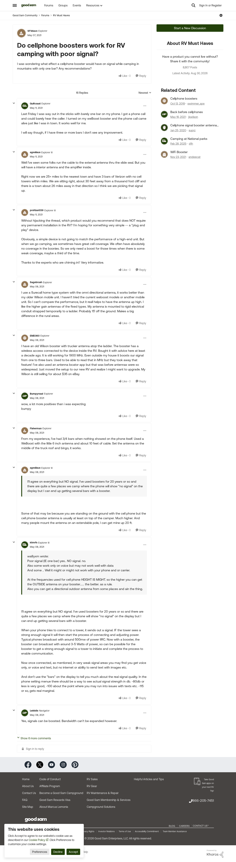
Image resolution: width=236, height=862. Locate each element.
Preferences (39, 851)
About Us (28, 786)
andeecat (194, 156)
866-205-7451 (203, 800)
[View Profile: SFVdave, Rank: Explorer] (21, 33)
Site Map (27, 806)
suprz (192, 130)
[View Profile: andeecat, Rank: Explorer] (164, 154)
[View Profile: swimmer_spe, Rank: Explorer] (164, 100)
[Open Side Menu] (14, 5)
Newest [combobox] (145, 93)
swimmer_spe (196, 103)
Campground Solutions (101, 806)
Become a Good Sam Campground (61, 793)
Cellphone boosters (183, 98)
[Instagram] (63, 764)
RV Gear (92, 786)
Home (26, 779)
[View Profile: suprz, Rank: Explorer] (164, 127)
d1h (191, 143)
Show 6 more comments (36, 738)
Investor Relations (106, 831)
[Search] (193, 5)
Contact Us (29, 793)
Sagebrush (36, 282)
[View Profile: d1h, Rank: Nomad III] (164, 141)
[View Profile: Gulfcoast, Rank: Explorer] (24, 105)
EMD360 (35, 335)
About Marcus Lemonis (53, 806)
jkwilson (193, 116)
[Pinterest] (75, 764)
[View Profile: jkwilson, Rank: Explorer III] (164, 114)
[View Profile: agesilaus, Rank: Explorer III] (24, 154)
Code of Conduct (50, 779)
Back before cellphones (186, 112)
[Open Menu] (221, 15)
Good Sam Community (25, 15)
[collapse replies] (14, 103)
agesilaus (35, 152)
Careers (184, 826)
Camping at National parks (188, 139)
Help (85, 851)
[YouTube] (51, 764)
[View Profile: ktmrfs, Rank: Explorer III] (24, 544)
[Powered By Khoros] (215, 854)
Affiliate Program (49, 786)
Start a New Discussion (190, 28)
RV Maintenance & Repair (103, 793)
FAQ (24, 799)
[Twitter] (40, 764)
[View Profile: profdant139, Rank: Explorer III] (24, 212)
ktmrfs (33, 542)
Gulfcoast (35, 103)
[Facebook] (28, 764)
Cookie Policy (37, 839)
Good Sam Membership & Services (108, 799)
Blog (172, 826)
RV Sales (92, 779)
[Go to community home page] (28, 5)
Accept (73, 851)
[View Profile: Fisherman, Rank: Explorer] (24, 430)
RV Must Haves (61, 15)
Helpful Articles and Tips (149, 779)
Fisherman (36, 428)
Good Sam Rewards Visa (54, 799)
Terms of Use (125, 831)
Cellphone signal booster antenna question (193, 125)
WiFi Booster (179, 152)
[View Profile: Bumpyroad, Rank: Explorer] (24, 396)
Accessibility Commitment (147, 831)
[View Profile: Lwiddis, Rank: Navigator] (24, 712)
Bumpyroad (36, 393)
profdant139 (37, 210)
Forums (45, 15)
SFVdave (32, 31)
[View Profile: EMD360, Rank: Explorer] (24, 338)
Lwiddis (34, 710)
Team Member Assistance (175, 831)
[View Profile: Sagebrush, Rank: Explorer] (24, 284)
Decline (58, 851)
